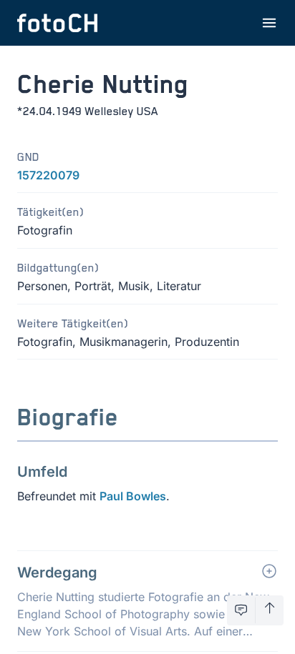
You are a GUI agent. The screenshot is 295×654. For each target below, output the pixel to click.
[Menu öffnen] (269, 23)
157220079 (48, 175)
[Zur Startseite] (57, 23)
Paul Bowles (133, 496)
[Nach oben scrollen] (270, 610)
